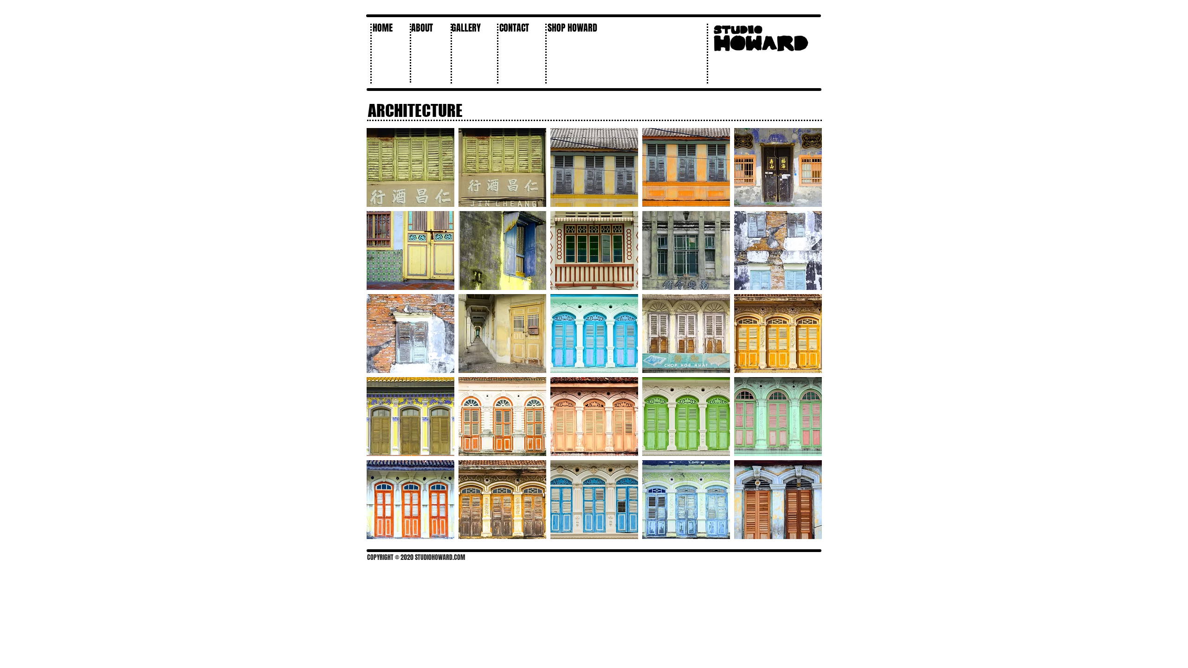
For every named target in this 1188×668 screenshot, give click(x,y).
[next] (805, 338)
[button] (469, 28)
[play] (802, 531)
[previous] (383, 338)
